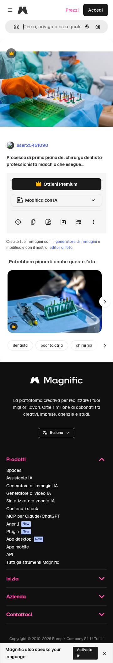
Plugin (18, 531)
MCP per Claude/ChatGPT (33, 516)
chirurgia (84, 345)
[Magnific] (56, 382)
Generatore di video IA (28, 493)
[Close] (104, 653)
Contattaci (19, 614)
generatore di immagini (76, 241)
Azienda (16, 596)
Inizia (12, 578)
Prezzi (72, 10)
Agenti (18, 524)
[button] (56, 433)
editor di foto (61, 247)
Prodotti (16, 459)
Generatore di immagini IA (32, 486)
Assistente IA (19, 478)
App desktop (24, 539)
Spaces (13, 470)
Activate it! (84, 652)
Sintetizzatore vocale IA (30, 501)
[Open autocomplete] (14, 26)
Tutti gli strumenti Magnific (32, 562)
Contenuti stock (22, 508)
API (9, 554)
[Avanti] (104, 301)
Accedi (95, 10)
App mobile (17, 547)
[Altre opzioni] (93, 222)
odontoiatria (52, 345)
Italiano (56, 432)
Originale (41, 54)
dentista (20, 345)
